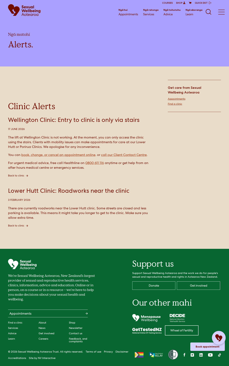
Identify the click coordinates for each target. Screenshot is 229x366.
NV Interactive (46, 358)
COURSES (167, 3)
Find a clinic (175, 104)
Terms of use (93, 351)
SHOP (179, 3)
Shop (72, 322)
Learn (194, 12)
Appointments (128, 12)
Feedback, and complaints (78, 340)
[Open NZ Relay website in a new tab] (156, 355)
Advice (172, 12)
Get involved (46, 333)
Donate (154, 285)
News (42, 328)
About (42, 322)
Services (150, 12)
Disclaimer (122, 351)
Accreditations (17, 358)
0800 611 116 (94, 163)
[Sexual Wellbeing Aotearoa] (24, 10)
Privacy (108, 351)
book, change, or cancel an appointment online (58, 155)
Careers (43, 338)
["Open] (146, 318)
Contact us (75, 333)
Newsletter (75, 328)
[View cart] (190, 3)
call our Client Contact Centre (124, 155)
